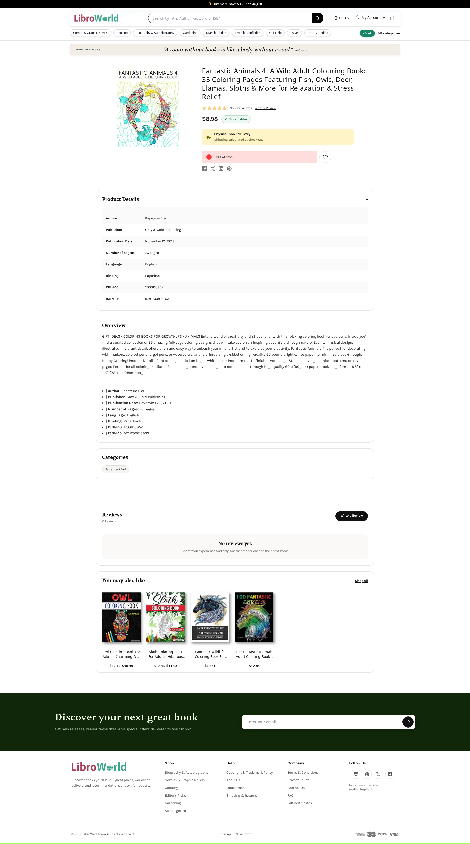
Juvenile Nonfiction (247, 33)
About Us (233, 780)
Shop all (361, 580)
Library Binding (317, 33)
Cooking (122, 33)
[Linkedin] (221, 168)
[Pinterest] (229, 168)
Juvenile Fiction (216, 33)
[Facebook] (204, 168)
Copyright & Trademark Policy (249, 772)
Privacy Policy (298, 780)
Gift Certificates (300, 803)
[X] (212, 168)
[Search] (317, 18)
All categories (389, 33)
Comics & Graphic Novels (90, 33)
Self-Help (275, 33)
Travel (294, 33)
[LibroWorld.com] (99, 766)
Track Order (235, 788)
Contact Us (296, 788)
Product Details (120, 199)
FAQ (290, 795)
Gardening (190, 33)
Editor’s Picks (175, 795)
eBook (367, 33)
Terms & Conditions (303, 772)
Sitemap (224, 834)
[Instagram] (356, 774)
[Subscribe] (408, 722)
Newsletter (244, 834)
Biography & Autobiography (155, 33)
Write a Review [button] (265, 108)
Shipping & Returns (241, 795)
